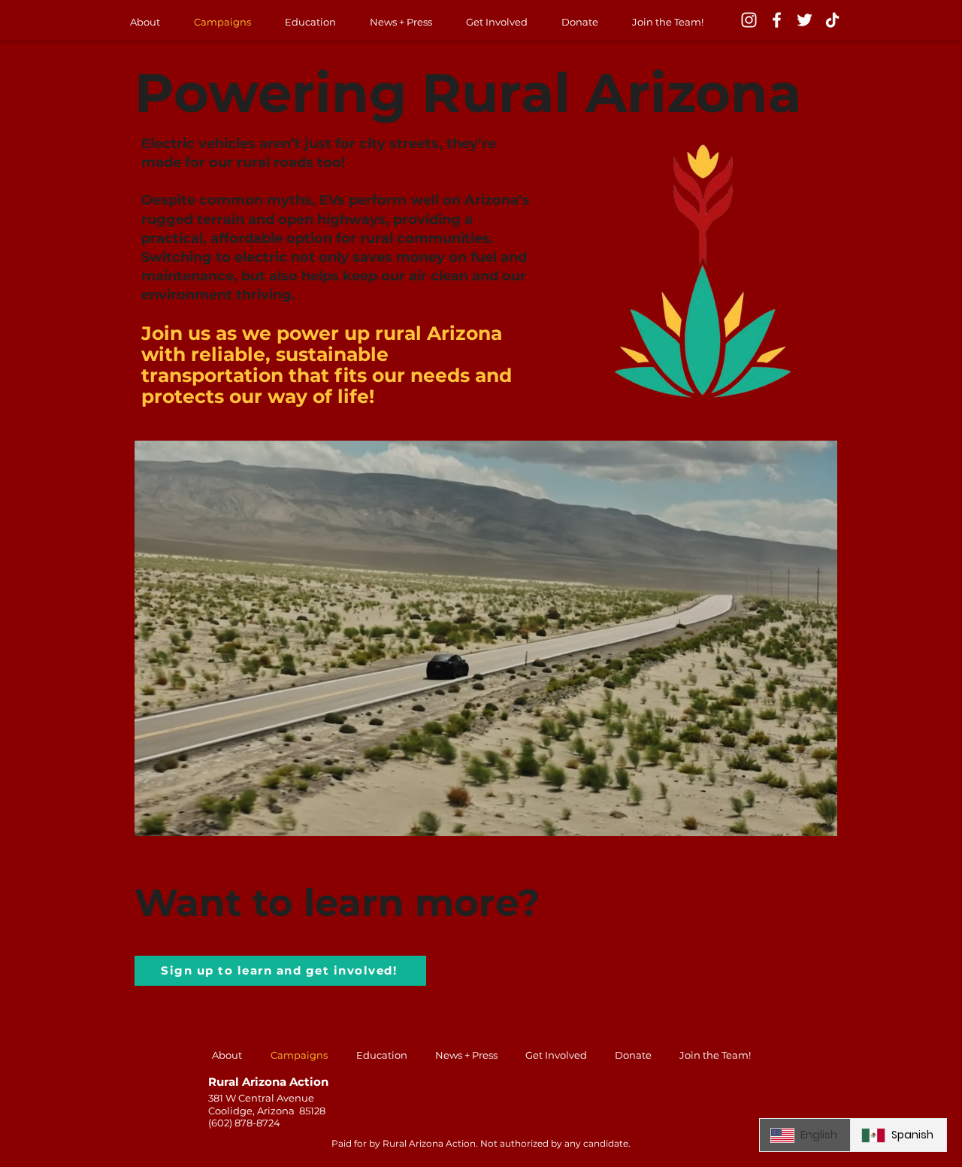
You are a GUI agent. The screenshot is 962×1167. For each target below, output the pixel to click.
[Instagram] (749, 20)
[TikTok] (832, 20)
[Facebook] (777, 20)
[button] (818, 819)
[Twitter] (804, 20)
